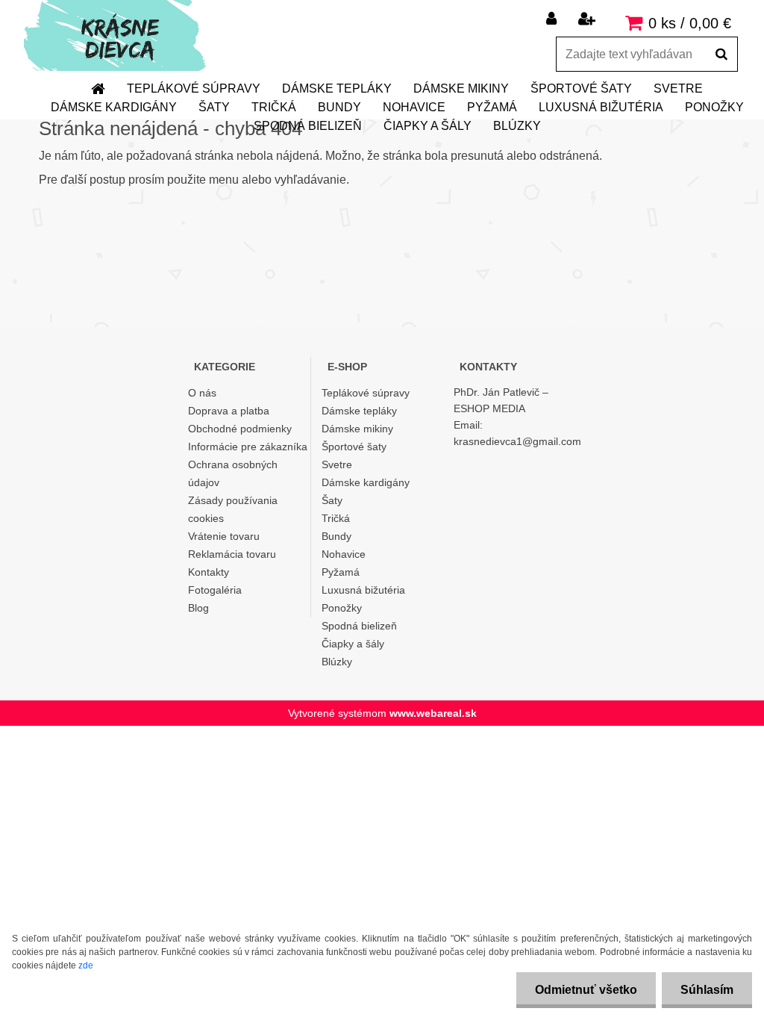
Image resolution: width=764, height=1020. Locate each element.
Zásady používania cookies (233, 509)
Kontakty (208, 572)
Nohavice (414, 107)
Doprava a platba (228, 411)
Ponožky (714, 107)
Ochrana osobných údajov (233, 473)
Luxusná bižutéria (601, 107)
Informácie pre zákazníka (247, 447)
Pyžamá (492, 107)
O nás (202, 393)
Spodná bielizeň (308, 125)
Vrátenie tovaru (224, 536)
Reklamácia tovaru (232, 554)
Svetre (678, 88)
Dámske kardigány (114, 107)
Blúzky (517, 125)
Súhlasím (706, 989)
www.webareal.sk (433, 713)
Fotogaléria (215, 590)
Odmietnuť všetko (586, 989)
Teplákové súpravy (193, 88)
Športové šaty (581, 88)
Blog (198, 608)
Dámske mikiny (461, 88)
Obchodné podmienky (240, 429)
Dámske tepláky (337, 88)
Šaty (214, 107)
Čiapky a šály (427, 125)
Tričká (273, 107)
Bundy (339, 107)
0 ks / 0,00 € (689, 23)
